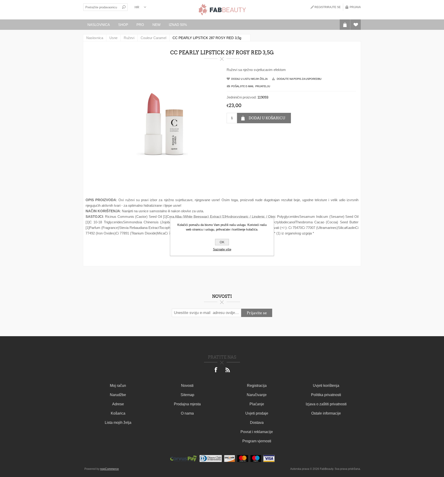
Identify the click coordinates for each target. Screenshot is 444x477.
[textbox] (101, 7)
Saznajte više (222, 249)
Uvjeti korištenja (326, 386)
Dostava (257, 423)
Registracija (257, 386)
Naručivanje (257, 395)
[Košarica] (345, 24)
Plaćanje (257, 404)
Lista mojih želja (118, 423)
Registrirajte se (327, 7)
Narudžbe (118, 395)
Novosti (187, 386)
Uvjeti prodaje (256, 413)
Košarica (118, 413)
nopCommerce (109, 469)
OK (222, 242)
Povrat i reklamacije (256, 432)
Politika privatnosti (326, 395)
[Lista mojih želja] (355, 24)
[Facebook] (216, 370)
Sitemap (187, 395)
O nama (187, 413)
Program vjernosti (256, 441)
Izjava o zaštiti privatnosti (326, 404)
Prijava (355, 7)
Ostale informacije (326, 413)
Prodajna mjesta (187, 404)
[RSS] (227, 370)
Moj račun (118, 386)
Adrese (118, 404)
